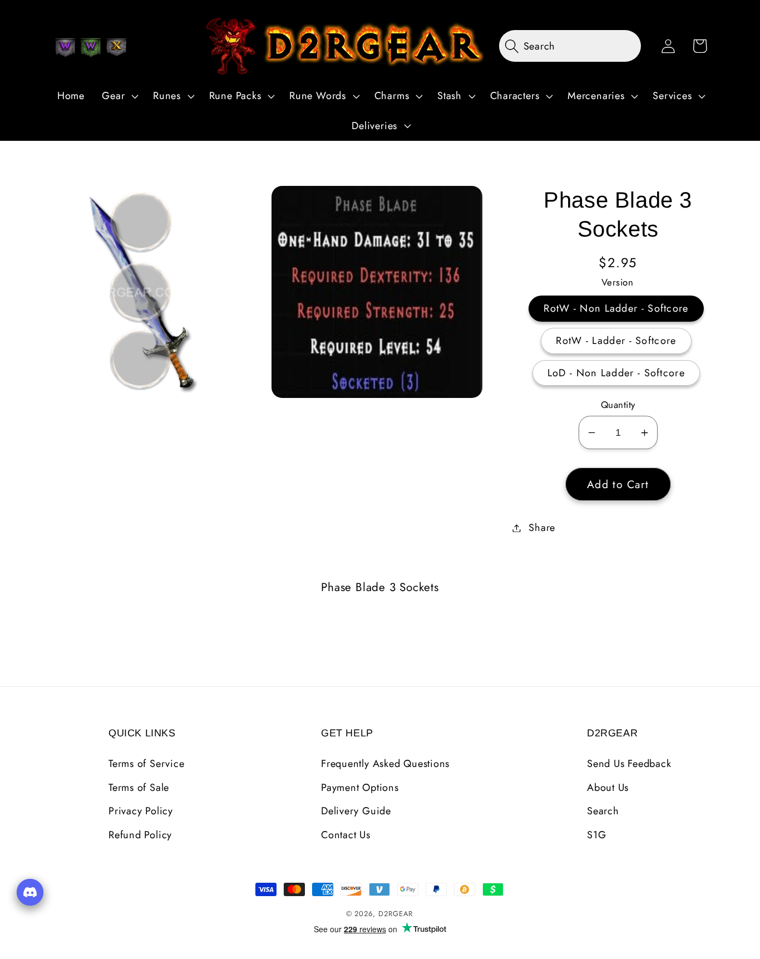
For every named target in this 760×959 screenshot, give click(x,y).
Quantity (618, 405)
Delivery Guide (356, 811)
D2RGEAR (395, 913)
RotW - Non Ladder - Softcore (616, 308)
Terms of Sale (138, 787)
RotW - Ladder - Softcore (616, 340)
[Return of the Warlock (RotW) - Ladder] (91, 47)
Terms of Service (146, 763)
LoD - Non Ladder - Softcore (616, 373)
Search (603, 811)
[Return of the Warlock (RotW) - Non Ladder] (65, 47)
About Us (608, 787)
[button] (119, 96)
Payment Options (360, 787)
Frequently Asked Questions (385, 763)
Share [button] (542, 527)
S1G (596, 835)
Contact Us (346, 835)
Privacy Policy (140, 811)
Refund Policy (140, 835)
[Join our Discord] (30, 892)
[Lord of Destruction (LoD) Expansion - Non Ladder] (116, 47)
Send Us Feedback (629, 763)
